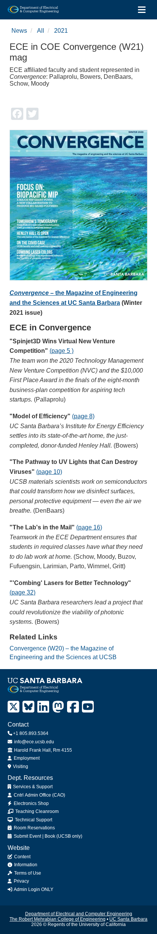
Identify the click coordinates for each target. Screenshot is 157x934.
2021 (61, 30)
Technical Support (33, 819)
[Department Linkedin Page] (43, 707)
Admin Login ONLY (33, 889)
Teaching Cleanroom (36, 811)
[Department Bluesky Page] (28, 707)
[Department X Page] (13, 707)
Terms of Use (27, 873)
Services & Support (32, 786)
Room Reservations (34, 827)
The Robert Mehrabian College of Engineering (58, 919)
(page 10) (49, 472)
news (19, 30)
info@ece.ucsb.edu (33, 741)
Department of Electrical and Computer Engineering (78, 913)
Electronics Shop (31, 803)
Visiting (20, 766)
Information (25, 864)
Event (35, 836)
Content (21, 856)
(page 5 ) (62, 350)
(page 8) (83, 416)
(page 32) (22, 592)
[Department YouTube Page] (88, 707)
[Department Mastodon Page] (58, 707)
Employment (26, 758)
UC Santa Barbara (128, 919)
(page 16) (89, 527)
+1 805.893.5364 (30, 733)
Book (50, 836)
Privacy (21, 881)
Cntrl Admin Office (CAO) (39, 795)
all (40, 30)
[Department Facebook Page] (73, 707)
